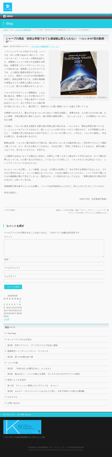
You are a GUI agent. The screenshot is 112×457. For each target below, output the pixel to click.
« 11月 (6, 319)
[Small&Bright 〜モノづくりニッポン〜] (7, 8)
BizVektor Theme (56, 450)
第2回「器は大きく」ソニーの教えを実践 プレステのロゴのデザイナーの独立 (43, 374)
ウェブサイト (10, 276)
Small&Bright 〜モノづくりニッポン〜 (53, 447)
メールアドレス (12, 268)
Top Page (11, 333)
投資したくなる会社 (16, 380)
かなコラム (12, 397)
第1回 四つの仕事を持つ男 (20, 357)
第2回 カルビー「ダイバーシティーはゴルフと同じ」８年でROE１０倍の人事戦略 (45, 391)
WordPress (43, 450)
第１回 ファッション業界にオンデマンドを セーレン (32, 385)
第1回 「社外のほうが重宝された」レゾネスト (29, 368)
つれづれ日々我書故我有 (23, 30)
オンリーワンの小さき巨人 (19, 339)
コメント (8, 236)
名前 (6, 259)
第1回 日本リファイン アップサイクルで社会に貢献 (32, 345)
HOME (5, 30)
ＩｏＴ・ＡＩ (54, 46)
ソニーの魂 (12, 363)
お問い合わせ (13, 403)
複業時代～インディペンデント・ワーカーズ (27, 351)
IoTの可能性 (9, 210)
